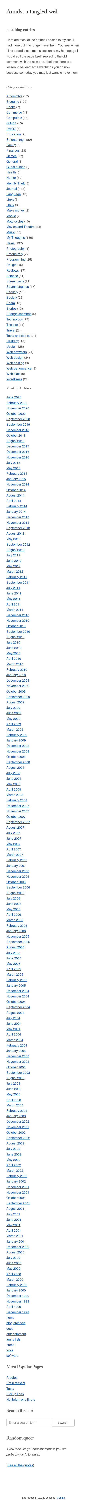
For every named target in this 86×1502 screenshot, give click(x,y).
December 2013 (17, 517)
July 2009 (13, 707)
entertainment (16, 1334)
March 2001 (14, 1235)
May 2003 (13, 1094)
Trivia (10, 1388)
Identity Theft (15, 183)
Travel (10, 330)
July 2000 (13, 1257)
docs (9, 1328)
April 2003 (13, 1099)
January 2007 (16, 865)
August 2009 (15, 702)
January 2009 (16, 740)
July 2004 (13, 1018)
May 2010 (13, 653)
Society (11, 297)
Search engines (17, 286)
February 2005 (16, 980)
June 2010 (13, 647)
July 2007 (13, 832)
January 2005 (16, 985)
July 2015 (13, 462)
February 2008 (16, 800)
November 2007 (17, 811)
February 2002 (16, 1176)
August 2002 (15, 1143)
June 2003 (13, 1088)
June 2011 (13, 593)
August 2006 (15, 893)
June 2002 (13, 1154)
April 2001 (13, 1230)
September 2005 (18, 941)
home (10, 1317)
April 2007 (13, 849)
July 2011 (13, 587)
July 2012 (13, 555)
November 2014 (17, 484)
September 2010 (18, 631)
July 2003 (13, 1083)
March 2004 (14, 1040)
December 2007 (17, 805)
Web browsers (16, 352)
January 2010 (16, 675)
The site (12, 324)
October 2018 (16, 435)
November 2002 (17, 1127)
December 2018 (17, 430)
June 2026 (13, 397)
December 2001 (17, 1187)
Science (12, 275)
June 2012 (13, 560)
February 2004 (16, 1045)
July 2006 (13, 898)
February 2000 (16, 1284)
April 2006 (13, 914)
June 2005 (13, 958)
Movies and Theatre (20, 226)
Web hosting (15, 363)
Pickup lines (15, 1394)
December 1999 (17, 1295)
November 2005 (17, 936)
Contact (61, 1497)
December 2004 (17, 990)
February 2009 (16, 734)
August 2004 (15, 1012)
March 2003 (14, 1105)
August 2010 (15, 637)
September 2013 (18, 528)
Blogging (12, 101)
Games (11, 156)
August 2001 (15, 1208)
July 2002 (13, 1148)
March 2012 (14, 571)
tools (9, 1350)
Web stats (13, 373)
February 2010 (16, 669)
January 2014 (16, 511)
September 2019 (18, 424)
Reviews (12, 270)
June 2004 (13, 1023)
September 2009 (18, 696)
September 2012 (18, 544)
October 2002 (16, 1132)
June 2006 (13, 903)
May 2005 (13, 963)
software (12, 1355)
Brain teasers (15, 1383)
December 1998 (17, 1312)
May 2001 (13, 1225)
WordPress (14, 379)
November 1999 (17, 1301)
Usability (12, 341)
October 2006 (16, 881)
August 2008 (15, 767)
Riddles (11, 1377)
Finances (13, 150)
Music (10, 232)
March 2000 (14, 1279)
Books (10, 107)
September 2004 (18, 1007)
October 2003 (16, 1067)
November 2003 (17, 1061)
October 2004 (16, 1001)
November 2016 (17, 457)
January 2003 (16, 1116)
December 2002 (17, 1121)
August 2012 (15, 549)
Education (13, 134)
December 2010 (17, 615)
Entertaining (15, 139)
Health (11, 172)
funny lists (13, 1339)
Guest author (15, 166)
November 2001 (17, 1192)
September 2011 (18, 582)
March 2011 (14, 609)
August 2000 (15, 1252)
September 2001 (18, 1203)
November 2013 (17, 522)
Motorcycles (14, 221)
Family (11, 145)
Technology (14, 319)
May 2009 (13, 718)
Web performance (19, 368)
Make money (15, 210)
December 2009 (17, 680)
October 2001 (16, 1197)
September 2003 (18, 1072)
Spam (10, 303)
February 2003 (16, 1110)
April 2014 (13, 500)
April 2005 (13, 969)
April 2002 (13, 1165)
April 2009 (13, 724)
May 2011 (13, 598)
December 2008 (17, 745)
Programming (16, 259)
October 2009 (16, 691)
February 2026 (16, 402)
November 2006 (17, 876)
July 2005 (13, 952)
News (10, 243)
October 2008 (16, 756)
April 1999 (13, 1306)
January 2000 (16, 1290)
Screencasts (15, 281)
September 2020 (18, 419)
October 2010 (16, 626)
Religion (12, 264)
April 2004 (13, 1034)
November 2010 (17, 620)
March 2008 (14, 794)
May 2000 (13, 1268)
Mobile (11, 216)
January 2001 (16, 1241)
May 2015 (13, 468)
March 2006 (14, 920)
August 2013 (15, 533)
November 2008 (17, 751)
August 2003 (15, 1078)
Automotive (14, 96)
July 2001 (13, 1214)
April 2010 (13, 658)
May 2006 (13, 909)
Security (12, 292)
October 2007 (16, 816)
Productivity (14, 254)
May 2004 (13, 1029)
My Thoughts (15, 237)
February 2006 (16, 925)
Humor (11, 177)
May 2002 (13, 1159)
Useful (11, 346)
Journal (11, 188)
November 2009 (17, 685)
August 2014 (15, 495)
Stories (11, 308)
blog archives (15, 1323)
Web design (14, 357)
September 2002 (18, 1137)
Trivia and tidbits (18, 335)
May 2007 (13, 843)
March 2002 (14, 1170)
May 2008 (13, 784)
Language (13, 194)
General (12, 161)
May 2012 (13, 566)
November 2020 (17, 408)
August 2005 (15, 947)
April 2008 (13, 789)
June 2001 (13, 1219)
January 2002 (16, 1181)
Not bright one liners (20, 1399)
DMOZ (11, 128)
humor (10, 1344)
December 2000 (17, 1246)
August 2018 (15, 440)
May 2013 (13, 538)
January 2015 (16, 478)
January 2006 (16, 931)
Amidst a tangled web (32, 11)
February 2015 (16, 473)
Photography (15, 248)
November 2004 (17, 996)
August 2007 (15, 827)
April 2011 (13, 604)
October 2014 (16, 490)
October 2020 (16, 413)
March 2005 (14, 974)
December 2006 (17, 871)
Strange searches (18, 313)
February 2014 (16, 506)
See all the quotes (20, 1465)
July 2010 (13, 642)
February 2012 (16, 577)
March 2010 (14, 664)
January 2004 (16, 1050)
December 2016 (17, 451)
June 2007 (13, 838)
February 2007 (16, 860)
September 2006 (18, 887)
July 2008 (13, 773)
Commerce (14, 112)
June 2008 (13, 778)
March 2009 (14, 729)
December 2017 (17, 446)
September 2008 (18, 762)
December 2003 (17, 1056)
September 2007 (18, 822)
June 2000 (13, 1263)
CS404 (11, 123)
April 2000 (13, 1274)
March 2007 (14, 854)
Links (10, 199)
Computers (14, 117)
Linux (10, 204)
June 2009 (13, 713)
